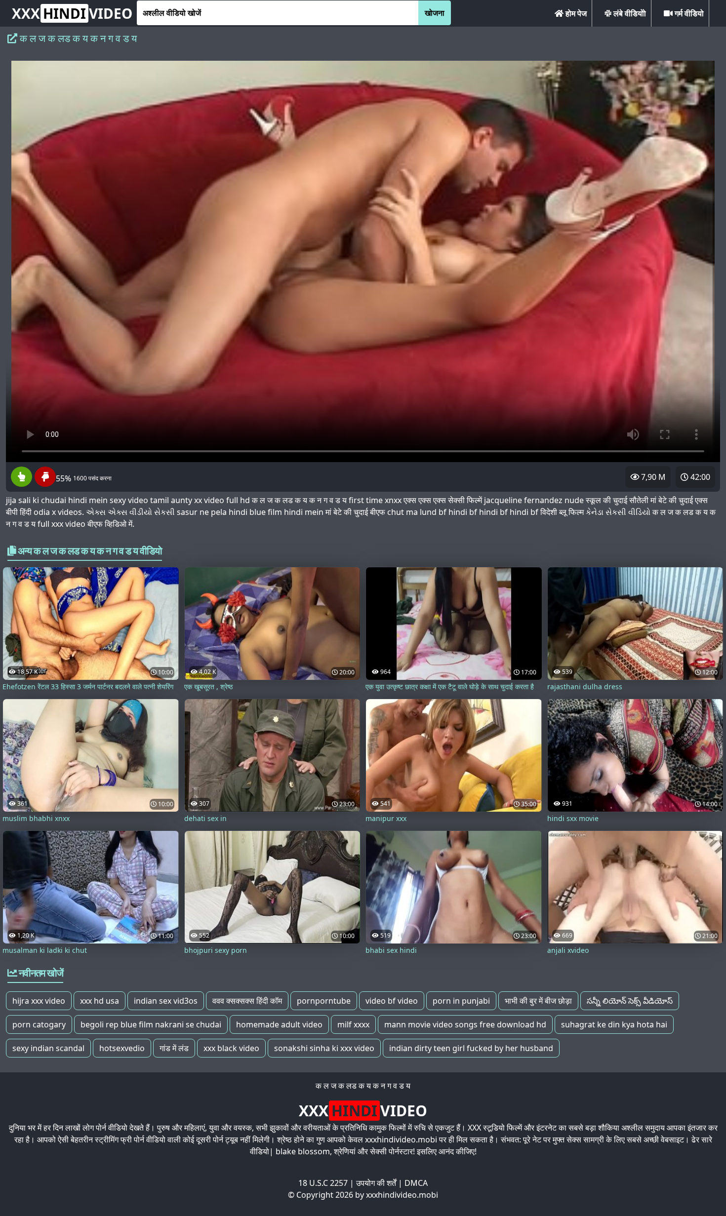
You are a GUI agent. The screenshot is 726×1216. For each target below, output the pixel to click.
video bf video (391, 1000)
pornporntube (324, 1000)
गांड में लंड (174, 1048)
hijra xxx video (38, 1000)
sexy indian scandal (48, 1048)
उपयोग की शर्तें (376, 1182)
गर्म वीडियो (688, 13)
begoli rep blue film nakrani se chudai (151, 1024)
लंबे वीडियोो (628, 13)
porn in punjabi (461, 1000)
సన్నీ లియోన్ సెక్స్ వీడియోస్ (630, 1000)
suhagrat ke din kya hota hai (614, 1024)
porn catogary (39, 1024)
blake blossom (303, 1151)
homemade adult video (279, 1024)
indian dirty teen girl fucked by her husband (471, 1048)
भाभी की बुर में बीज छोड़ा (538, 1000)
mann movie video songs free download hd (465, 1024)
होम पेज (575, 13)
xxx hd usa (99, 1000)
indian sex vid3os (166, 1000)
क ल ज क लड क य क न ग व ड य (363, 1085)
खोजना (434, 12)
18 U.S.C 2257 (323, 1182)
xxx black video (231, 1048)
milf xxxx (353, 1024)
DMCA (416, 1182)
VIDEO (72, 13)
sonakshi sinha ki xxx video (324, 1048)
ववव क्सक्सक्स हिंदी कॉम (247, 1000)
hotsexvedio (122, 1048)
